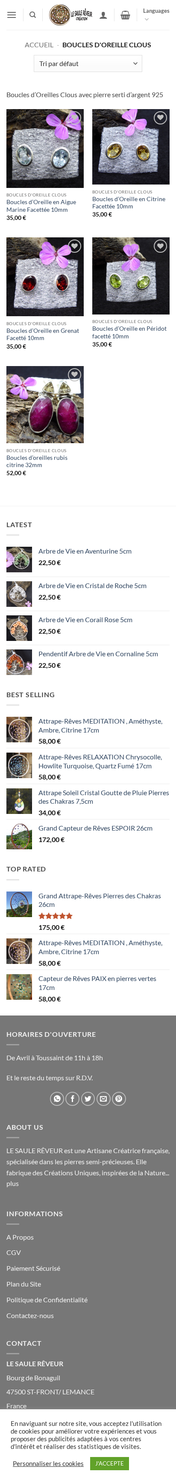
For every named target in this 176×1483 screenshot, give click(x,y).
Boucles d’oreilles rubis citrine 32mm (36, 461)
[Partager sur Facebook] (72, 1099)
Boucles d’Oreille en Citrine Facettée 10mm (128, 203)
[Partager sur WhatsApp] (57, 1099)
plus (12, 1183)
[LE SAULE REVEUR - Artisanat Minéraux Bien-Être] (71, 15)
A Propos (20, 1237)
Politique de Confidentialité (47, 1299)
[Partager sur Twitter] (88, 1099)
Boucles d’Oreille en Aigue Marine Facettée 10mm (41, 206)
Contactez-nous (30, 1315)
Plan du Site (23, 1284)
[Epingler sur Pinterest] (119, 1099)
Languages (156, 10)
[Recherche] (32, 15)
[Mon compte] (103, 15)
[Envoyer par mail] (104, 1099)
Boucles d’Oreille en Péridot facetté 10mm (129, 332)
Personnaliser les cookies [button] (48, 1463)
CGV (13, 1252)
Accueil (39, 44)
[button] (11, 14)
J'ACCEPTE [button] (109, 1463)
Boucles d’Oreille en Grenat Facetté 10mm (42, 334)
